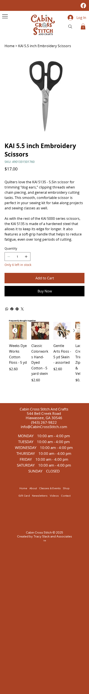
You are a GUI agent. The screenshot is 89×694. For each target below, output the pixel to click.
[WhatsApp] (7, 309)
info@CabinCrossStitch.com (44, 426)
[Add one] (26, 256)
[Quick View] (18, 331)
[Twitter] (22, 309)
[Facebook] (83, 5)
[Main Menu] (5, 16)
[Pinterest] (17, 309)
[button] (83, 26)
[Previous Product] (14, 330)
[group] (44, 361)
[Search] (70, 26)
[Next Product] (74, 330)
